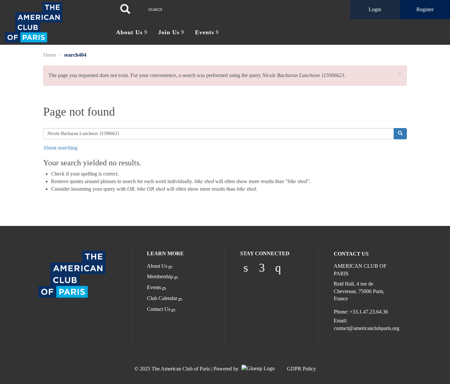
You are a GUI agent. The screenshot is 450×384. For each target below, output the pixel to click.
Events (154, 287)
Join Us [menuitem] (169, 32)
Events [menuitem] (204, 32)
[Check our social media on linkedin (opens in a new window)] (245, 268)
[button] (400, 73)
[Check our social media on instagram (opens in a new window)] (278, 268)
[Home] (56, 22)
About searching (60, 148)
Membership (160, 276)
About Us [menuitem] (129, 32)
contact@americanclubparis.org (366, 328)
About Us (157, 266)
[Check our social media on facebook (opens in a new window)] (262, 268)
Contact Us (158, 309)
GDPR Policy (301, 368)
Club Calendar (162, 298)
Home (49, 55)
